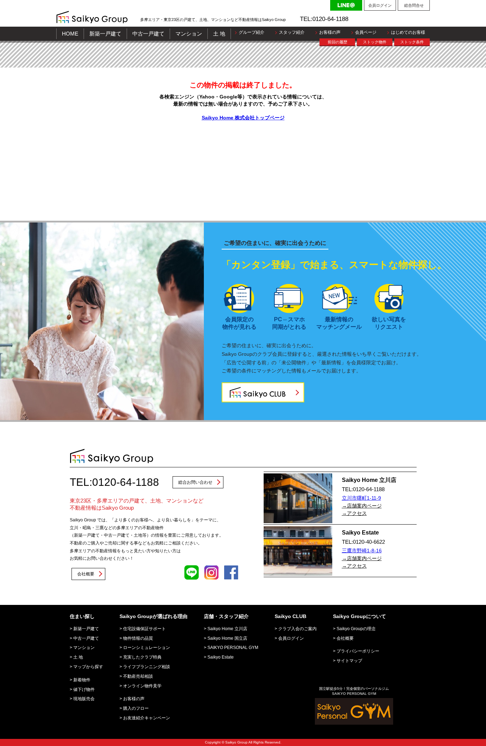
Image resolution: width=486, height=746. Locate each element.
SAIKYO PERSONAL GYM (232, 647)
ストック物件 (374, 42)
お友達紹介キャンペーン (146, 717)
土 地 (219, 34)
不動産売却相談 (138, 676)
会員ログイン (380, 5)
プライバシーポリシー (358, 651)
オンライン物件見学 (142, 685)
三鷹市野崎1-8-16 (362, 550)
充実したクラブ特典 (142, 657)
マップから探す (88, 666)
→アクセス (354, 513)
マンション (188, 34)
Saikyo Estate (220, 657)
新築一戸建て (105, 34)
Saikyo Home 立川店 (227, 628)
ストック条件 (412, 42)
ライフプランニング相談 (146, 666)
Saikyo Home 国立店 (227, 638)
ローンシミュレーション (146, 647)
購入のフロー (136, 708)
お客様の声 (329, 32)
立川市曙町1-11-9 (361, 498)
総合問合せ (414, 5)
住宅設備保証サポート (144, 628)
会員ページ (365, 32)
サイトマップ (349, 660)
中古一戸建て (148, 34)
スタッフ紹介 (292, 32)
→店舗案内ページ (362, 506)
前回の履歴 (337, 42)
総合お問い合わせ (195, 482)
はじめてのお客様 (408, 32)
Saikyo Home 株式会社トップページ (243, 117)
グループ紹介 (251, 32)
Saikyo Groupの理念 (356, 628)
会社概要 (85, 573)
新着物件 (81, 679)
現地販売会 (84, 698)
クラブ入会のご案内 (297, 628)
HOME (70, 34)
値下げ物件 (84, 689)
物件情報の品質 (138, 638)
